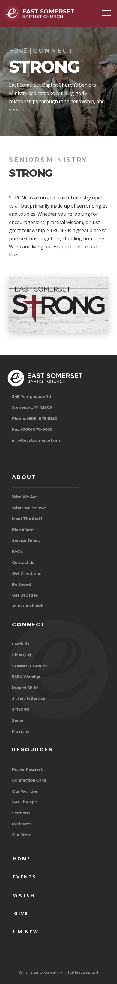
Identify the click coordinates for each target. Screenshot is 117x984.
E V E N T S (23, 877)
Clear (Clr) (21, 654)
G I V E (20, 913)
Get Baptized (25, 595)
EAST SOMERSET (48, 11)
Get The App (24, 802)
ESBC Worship (26, 676)
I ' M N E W (25, 932)
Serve (17, 720)
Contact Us (23, 562)
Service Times (26, 540)
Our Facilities (25, 791)
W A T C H (23, 895)
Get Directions (26, 573)
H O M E (21, 858)
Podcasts (21, 823)
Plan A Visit (23, 529)
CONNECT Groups (29, 665)
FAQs (17, 551)
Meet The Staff (27, 518)
